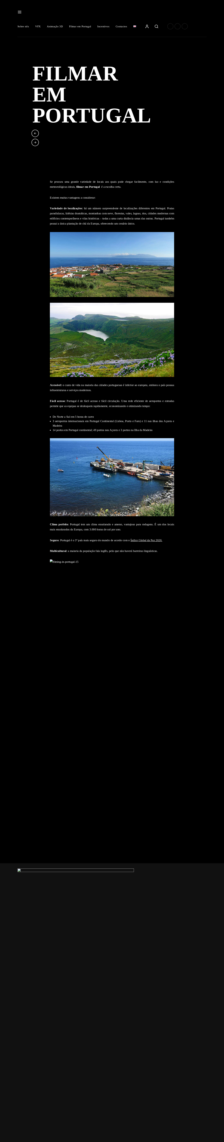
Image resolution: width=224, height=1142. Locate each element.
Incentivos (103, 26)
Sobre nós (23, 26)
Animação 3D (55, 26)
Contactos (121, 26)
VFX (38, 26)
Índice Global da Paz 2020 (146, 540)
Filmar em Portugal (80, 26)
